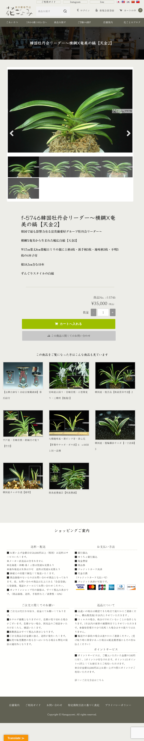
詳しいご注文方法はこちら (89, 680)
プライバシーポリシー (118, 705)
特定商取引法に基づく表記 (83, 705)
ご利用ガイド (48, 2)
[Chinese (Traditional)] (138, 1)
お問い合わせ (54, 705)
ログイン (85, 10)
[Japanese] (119, 1)
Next (127, 134)
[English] (124, 1)
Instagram (75, 2)
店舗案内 (14, 705)
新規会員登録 (106, 10)
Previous (13, 134)
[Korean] (128, 1)
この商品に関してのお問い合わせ (70, 335)
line (102, 2)
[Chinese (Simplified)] (133, 1)
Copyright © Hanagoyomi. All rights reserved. (72, 714)
